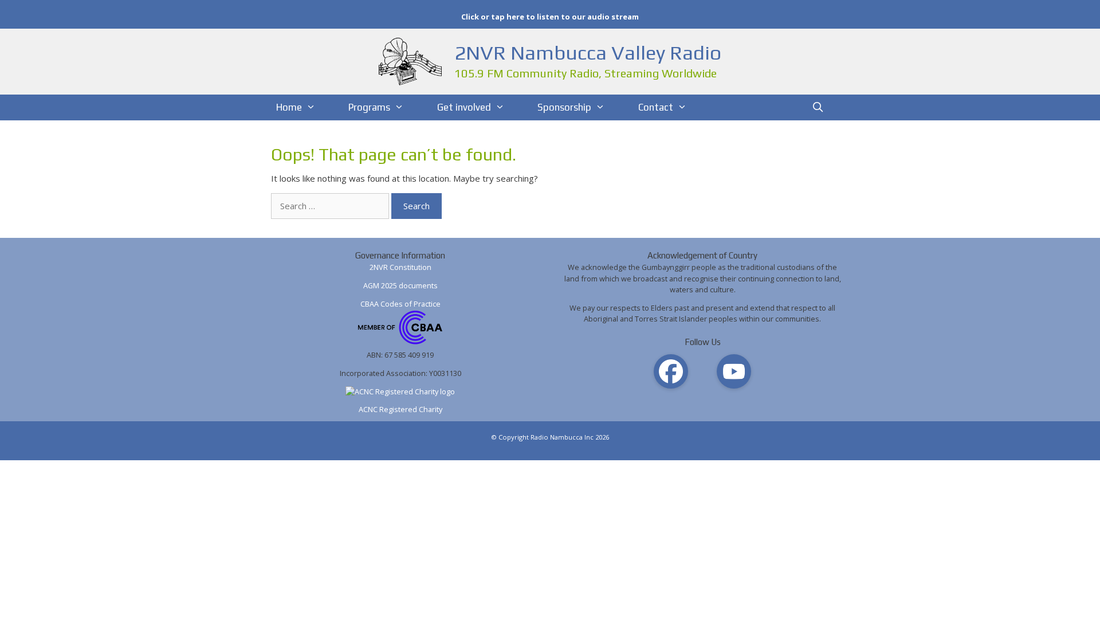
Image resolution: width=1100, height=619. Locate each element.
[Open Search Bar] (818, 107)
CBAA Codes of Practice (400, 304)
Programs (369, 107)
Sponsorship (564, 107)
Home (289, 107)
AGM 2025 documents (400, 285)
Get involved (464, 107)
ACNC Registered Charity (400, 409)
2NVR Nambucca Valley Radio (587, 52)
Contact (655, 107)
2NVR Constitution (400, 267)
